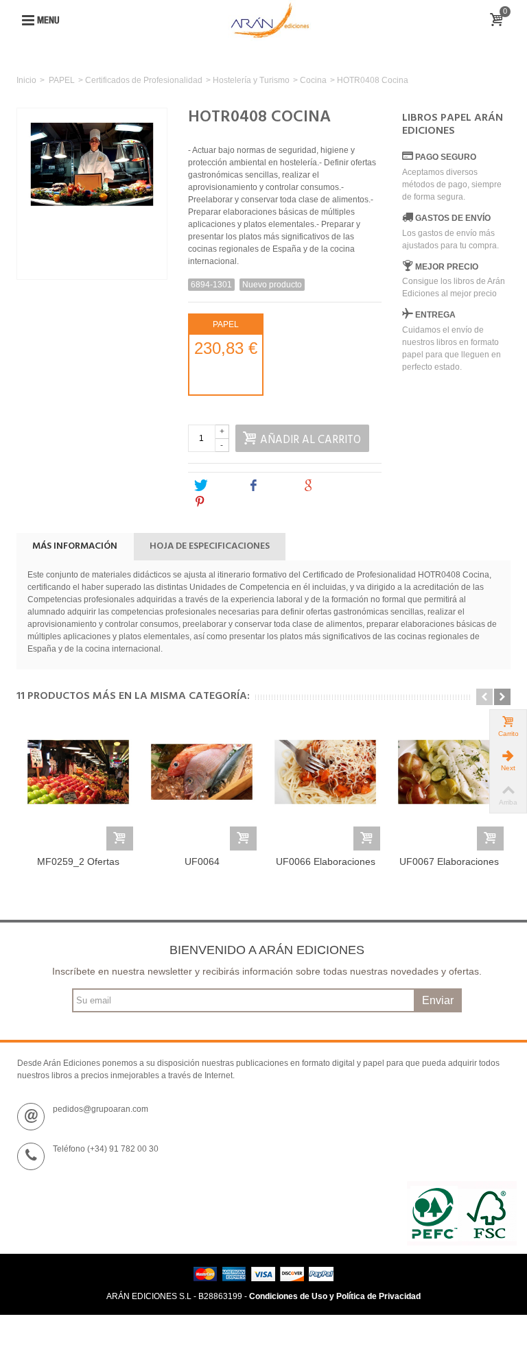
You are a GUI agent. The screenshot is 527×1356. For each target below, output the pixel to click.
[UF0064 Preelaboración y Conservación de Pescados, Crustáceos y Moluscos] (202, 788)
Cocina (313, 80)
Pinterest (227, 502)
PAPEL (62, 80)
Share (275, 485)
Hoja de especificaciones (210, 546)
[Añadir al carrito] (119, 838)
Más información (74, 546)
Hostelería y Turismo (251, 80)
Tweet (221, 485)
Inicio (26, 80)
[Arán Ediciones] (270, 20)
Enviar (438, 1000)
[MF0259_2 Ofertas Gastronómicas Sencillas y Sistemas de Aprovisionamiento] (78, 788)
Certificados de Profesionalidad (143, 80)
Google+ (335, 485)
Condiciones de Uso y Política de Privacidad (335, 1296)
